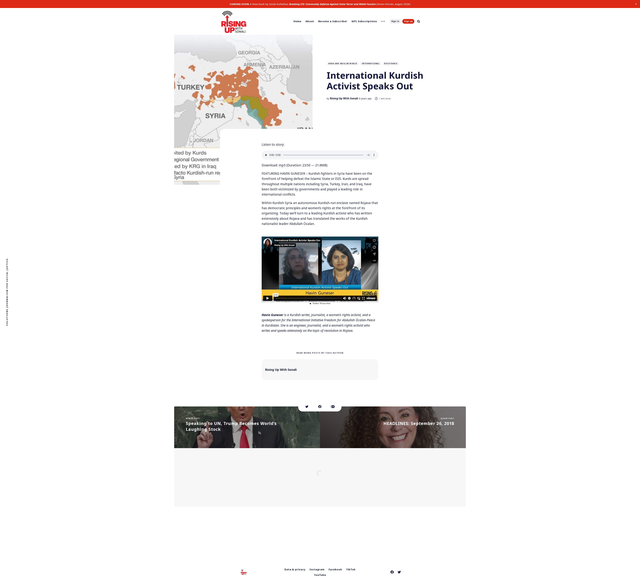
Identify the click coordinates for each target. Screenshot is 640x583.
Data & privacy (295, 569)
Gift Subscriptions (364, 21)
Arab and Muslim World (342, 63)
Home (298, 21)
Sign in (395, 21)
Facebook (335, 569)
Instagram (317, 569)
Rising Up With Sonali (344, 98)
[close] (636, 4)
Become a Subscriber (332, 21)
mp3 (282, 165)
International (371, 63)
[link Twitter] (399, 572)
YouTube (320, 574)
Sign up (408, 21)
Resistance (390, 63)
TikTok (351, 569)
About (310, 21)
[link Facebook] (392, 572)
